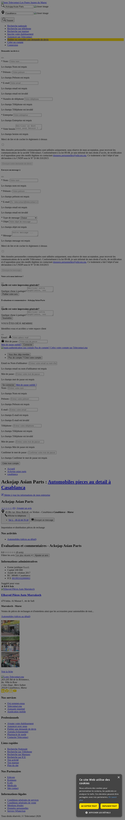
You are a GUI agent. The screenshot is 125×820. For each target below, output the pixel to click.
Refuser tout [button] (109, 806)
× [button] (118, 777)
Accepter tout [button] (89, 806)
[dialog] (99, 795)
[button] (99, 812)
